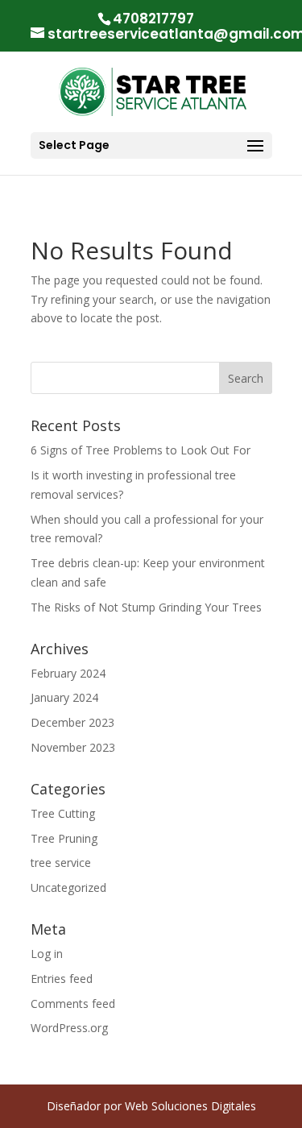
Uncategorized (68, 887)
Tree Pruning (64, 838)
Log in (47, 953)
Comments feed (73, 1003)
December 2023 (72, 722)
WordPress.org (69, 1027)
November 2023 (73, 747)
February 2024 (68, 673)
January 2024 (64, 697)
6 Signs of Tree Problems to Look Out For (140, 450)
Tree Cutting (63, 813)
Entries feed (62, 978)
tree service (61, 862)
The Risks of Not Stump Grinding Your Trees (146, 607)
